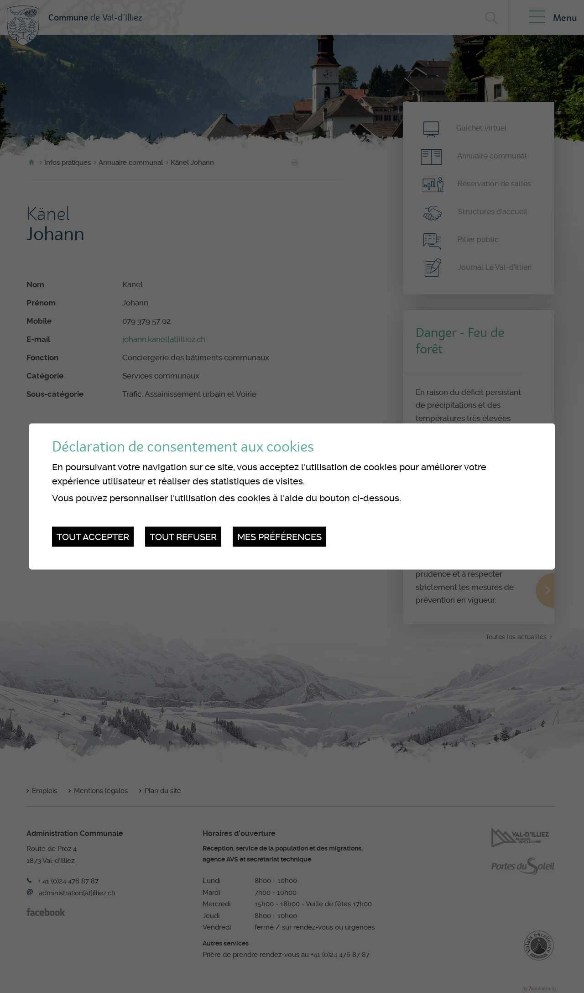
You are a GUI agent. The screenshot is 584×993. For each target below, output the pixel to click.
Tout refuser (183, 536)
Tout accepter (93, 536)
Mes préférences (279, 536)
